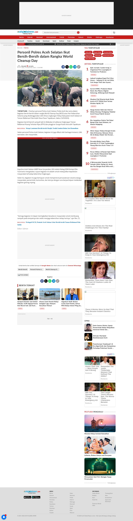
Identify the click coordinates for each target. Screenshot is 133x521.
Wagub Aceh (88, 55)
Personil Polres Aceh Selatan (37, 269)
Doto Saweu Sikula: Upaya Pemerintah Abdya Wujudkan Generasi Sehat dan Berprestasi (103, 328)
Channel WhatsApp (74, 265)
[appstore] (27, 498)
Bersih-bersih (22, 269)
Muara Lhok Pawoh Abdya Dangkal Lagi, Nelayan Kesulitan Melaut (49, 304)
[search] (78, 32)
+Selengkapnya (111, 173)
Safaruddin (88, 52)
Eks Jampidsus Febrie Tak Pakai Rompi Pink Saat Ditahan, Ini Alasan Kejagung (101, 122)
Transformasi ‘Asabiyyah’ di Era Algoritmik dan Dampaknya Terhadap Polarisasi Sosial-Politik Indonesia (104, 347)
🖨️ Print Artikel (23, 275)
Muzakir (24, 66)
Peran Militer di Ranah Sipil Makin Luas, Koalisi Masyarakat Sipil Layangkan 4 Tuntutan (102, 154)
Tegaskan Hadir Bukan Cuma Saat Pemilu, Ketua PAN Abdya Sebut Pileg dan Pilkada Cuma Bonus (71, 305)
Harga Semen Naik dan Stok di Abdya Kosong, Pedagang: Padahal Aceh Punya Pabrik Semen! (102, 112)
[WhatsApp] (71, 67)
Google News (46, 265)
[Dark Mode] (114, 32)
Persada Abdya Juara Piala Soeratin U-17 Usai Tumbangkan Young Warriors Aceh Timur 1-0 (102, 143)
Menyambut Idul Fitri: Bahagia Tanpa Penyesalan (97, 478)
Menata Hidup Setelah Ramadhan (96, 434)
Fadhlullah (98, 55)
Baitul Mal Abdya (90, 58)
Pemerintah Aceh (108, 55)
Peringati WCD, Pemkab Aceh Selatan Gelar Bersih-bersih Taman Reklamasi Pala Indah (48, 223)
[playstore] (36, 498)
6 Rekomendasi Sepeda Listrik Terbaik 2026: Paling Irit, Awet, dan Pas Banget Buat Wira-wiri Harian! (101, 165)
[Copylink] (78, 67)
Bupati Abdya (97, 52)
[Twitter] (67, 67)
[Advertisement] (66, 15)
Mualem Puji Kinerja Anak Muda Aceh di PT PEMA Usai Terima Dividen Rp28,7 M (102, 101)
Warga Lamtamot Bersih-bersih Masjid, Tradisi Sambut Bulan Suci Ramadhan (52, 128)
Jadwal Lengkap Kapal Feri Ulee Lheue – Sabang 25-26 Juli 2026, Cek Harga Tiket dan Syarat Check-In (102, 81)
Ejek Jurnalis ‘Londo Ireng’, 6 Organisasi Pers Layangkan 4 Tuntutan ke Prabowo (100, 70)
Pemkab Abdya (108, 52)
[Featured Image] (49, 88)
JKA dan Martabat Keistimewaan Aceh (100, 337)
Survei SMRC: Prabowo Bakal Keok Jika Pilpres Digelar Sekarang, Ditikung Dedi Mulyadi (102, 91)
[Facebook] (63, 67)
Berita (26, 48)
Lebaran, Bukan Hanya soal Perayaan (97, 455)
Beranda (19, 48)
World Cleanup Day (52, 269)
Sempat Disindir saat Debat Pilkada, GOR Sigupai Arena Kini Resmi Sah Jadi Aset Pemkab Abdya (27, 305)
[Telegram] (75, 67)
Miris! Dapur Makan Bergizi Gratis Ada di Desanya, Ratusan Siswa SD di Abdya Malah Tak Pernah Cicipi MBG (102, 134)
